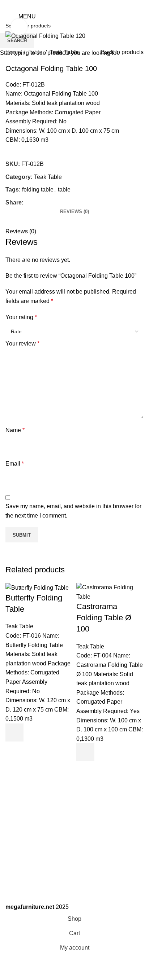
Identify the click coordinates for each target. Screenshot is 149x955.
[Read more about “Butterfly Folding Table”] (14, 732)
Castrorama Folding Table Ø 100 (103, 617)
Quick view (14, 750)
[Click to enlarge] (19, 27)
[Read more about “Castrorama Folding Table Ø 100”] (85, 752)
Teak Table (19, 626)
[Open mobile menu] (8, 16)
